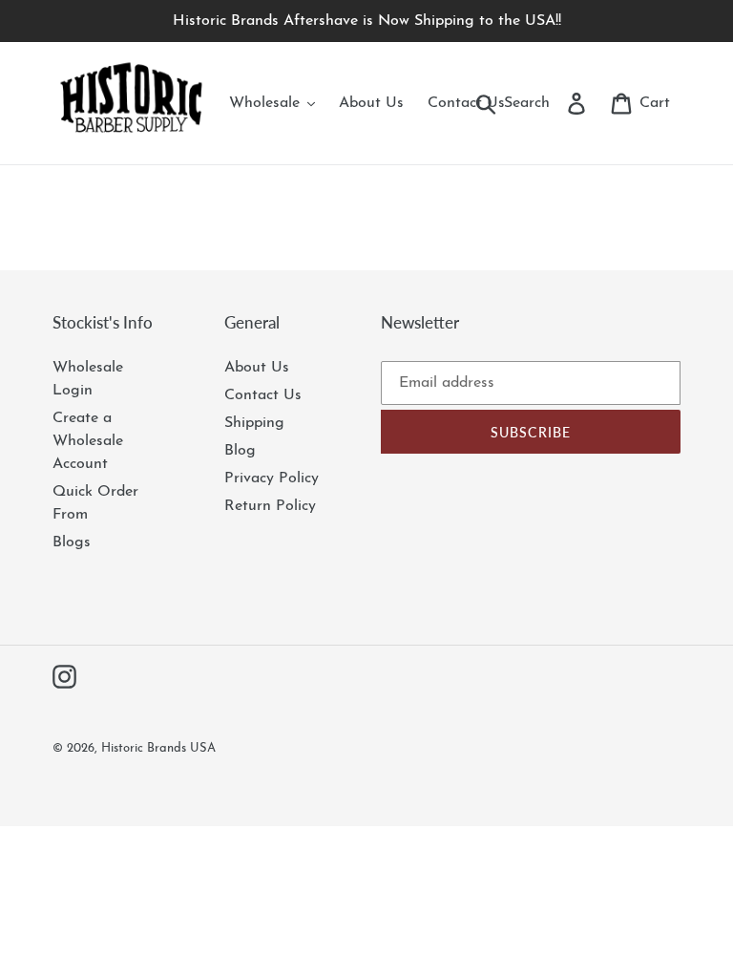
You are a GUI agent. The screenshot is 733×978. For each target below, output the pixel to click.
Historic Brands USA (158, 748)
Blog (240, 450)
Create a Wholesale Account (87, 441)
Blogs (71, 542)
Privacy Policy (271, 478)
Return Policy (270, 506)
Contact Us (263, 395)
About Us (256, 367)
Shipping (254, 423)
